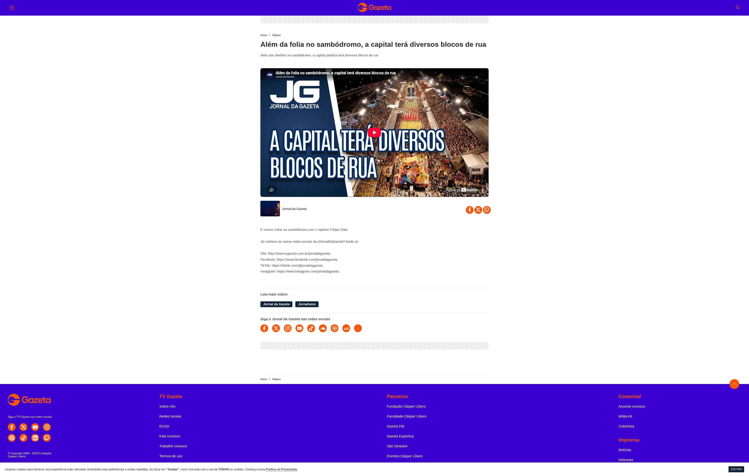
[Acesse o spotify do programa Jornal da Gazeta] (334, 328)
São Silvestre (397, 446)
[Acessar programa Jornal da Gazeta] (270, 209)
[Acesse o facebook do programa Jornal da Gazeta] (264, 328)
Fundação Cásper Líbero (406, 406)
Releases (626, 460)
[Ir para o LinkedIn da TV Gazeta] (35, 438)
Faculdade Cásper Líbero (406, 416)
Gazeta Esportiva (400, 436)
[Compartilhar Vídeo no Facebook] (470, 210)
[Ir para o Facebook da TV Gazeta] (12, 427)
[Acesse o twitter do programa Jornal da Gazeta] (276, 328)
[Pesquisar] (738, 7)
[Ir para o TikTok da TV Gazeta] (23, 438)
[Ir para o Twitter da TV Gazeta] (23, 427)
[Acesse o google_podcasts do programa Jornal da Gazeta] (358, 328)
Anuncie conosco (632, 406)
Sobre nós (167, 406)
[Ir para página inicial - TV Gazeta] (374, 8)
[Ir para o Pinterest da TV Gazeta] (12, 438)
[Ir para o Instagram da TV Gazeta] (47, 427)
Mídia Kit (625, 416)
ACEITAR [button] (736, 469)
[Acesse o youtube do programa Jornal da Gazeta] (299, 328)
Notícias (625, 450)
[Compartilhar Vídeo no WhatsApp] (487, 210)
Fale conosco (169, 436)
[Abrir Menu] (11, 8)
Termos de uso (170, 456)
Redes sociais (170, 416)
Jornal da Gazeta (294, 209)
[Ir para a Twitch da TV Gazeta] (47, 438)
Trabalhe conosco (173, 446)
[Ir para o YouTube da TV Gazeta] (35, 427)
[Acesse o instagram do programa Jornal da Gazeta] (288, 328)
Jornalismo (307, 304)
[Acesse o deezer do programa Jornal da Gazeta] (346, 328)
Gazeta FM (395, 426)
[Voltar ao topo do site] (734, 384)
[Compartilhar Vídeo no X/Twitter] (478, 210)
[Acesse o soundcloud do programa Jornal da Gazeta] (323, 328)
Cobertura (626, 426)
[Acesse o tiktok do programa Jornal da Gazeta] (311, 328)
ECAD (164, 426)
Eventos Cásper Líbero (405, 456)
